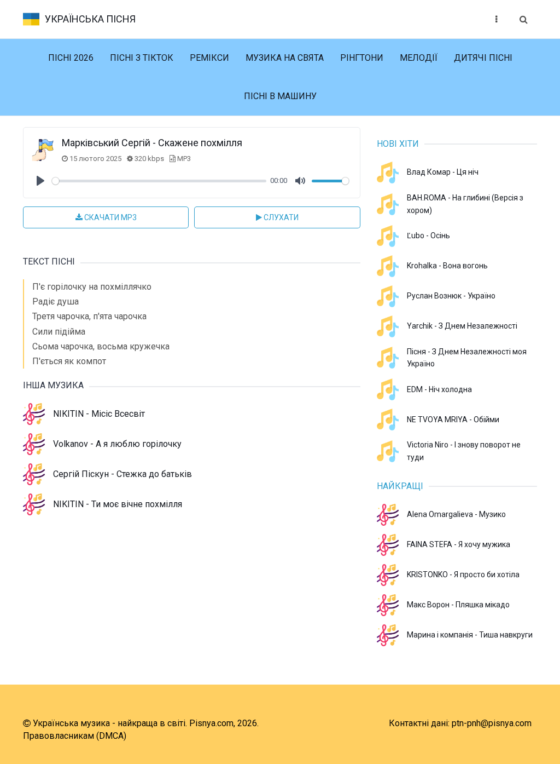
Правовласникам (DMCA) (74, 736)
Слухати (280, 217)
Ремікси (209, 58)
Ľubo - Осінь (428, 235)
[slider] (159, 181)
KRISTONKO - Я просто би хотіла (463, 574)
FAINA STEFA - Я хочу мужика (458, 544)
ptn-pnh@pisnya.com (492, 723)
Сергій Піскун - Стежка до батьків (122, 474)
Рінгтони (361, 58)
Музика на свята (285, 58)
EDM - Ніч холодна (439, 389)
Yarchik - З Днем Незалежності (462, 325)
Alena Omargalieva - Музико (456, 514)
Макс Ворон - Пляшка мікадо (458, 604)
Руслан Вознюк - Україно (451, 295)
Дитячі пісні (483, 58)
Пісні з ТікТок (141, 58)
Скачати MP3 (110, 217)
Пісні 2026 (71, 58)
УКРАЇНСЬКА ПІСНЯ (90, 19)
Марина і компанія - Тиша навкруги (470, 634)
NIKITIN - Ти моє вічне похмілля (117, 504)
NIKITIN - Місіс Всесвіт (99, 414)
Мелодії (419, 58)
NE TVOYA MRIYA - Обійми (453, 419)
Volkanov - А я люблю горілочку (117, 444)
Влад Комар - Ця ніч (443, 172)
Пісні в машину (280, 96)
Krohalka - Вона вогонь (447, 265)
